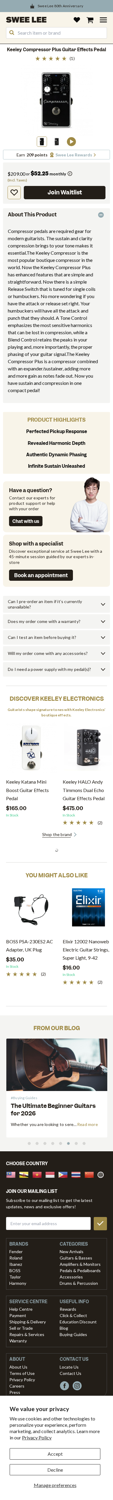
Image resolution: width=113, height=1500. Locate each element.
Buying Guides (73, 1334)
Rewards (68, 1309)
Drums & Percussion (79, 1283)
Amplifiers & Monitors (80, 1264)
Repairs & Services (26, 1334)
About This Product (32, 214)
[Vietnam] (39, 1174)
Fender (16, 1251)
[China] (91, 1174)
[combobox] (56, 33)
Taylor (15, 1276)
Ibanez (15, 1264)
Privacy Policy (37, 1437)
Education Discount (78, 1321)
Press (14, 1392)
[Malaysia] (12, 1174)
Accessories (71, 1276)
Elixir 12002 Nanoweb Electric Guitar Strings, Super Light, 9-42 (86, 950)
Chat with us (25, 521)
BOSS (14, 1270)
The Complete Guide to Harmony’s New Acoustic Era (51, 1109)
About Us (18, 1366)
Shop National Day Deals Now (60, 7)
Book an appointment (41, 575)
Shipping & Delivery (27, 1321)
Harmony (17, 1283)
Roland (15, 1257)
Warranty (18, 1340)
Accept (55, 1454)
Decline (55, 1470)
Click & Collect (73, 1315)
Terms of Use (22, 1373)
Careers (16, 1385)
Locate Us (69, 1366)
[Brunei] (25, 1174)
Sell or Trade (21, 1328)
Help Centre (21, 1309)
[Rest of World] (102, 1174)
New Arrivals (71, 1251)
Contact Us (70, 1373)
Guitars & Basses (76, 1257)
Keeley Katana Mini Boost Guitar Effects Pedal (27, 790)
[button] (42, 142)
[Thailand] (77, 1174)
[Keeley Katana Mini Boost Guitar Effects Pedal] (31, 750)
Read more (87, 1124)
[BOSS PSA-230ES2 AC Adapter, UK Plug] (31, 909)
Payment (17, 1315)
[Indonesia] (51, 1174)
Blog (64, 1328)
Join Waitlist (65, 192)
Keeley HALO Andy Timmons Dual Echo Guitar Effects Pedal (84, 790)
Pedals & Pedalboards (80, 1270)
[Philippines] (64, 1174)
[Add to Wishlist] (14, 192)
